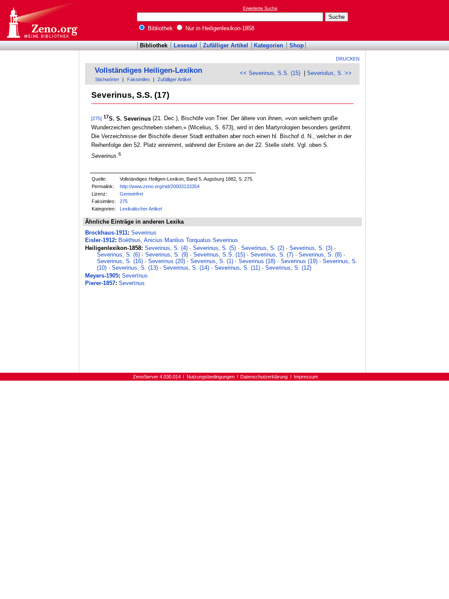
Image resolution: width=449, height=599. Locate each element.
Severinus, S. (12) (288, 267)
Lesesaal (185, 45)
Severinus (144, 232)
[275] (96, 118)
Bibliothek (159, 28)
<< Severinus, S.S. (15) (270, 73)
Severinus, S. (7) (271, 254)
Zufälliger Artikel (225, 45)
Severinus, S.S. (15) (219, 254)
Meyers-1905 (101, 275)
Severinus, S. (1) (211, 261)
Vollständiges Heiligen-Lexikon (148, 70)
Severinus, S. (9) (166, 254)
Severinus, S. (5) (214, 248)
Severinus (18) (257, 261)
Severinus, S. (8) (320, 254)
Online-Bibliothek (41, 20)
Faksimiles (138, 79)
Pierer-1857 (100, 283)
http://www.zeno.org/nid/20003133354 (160, 186)
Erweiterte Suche (260, 8)
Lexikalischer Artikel (141, 208)
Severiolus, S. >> (329, 73)
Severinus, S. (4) (166, 248)
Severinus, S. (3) (310, 248)
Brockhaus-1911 (106, 232)
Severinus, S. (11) (237, 267)
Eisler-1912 (100, 240)
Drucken (348, 58)
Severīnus (135, 275)
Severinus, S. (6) (118, 254)
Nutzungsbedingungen (211, 376)
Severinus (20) (166, 261)
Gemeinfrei (131, 193)
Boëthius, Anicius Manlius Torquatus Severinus (178, 240)
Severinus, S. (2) (262, 248)
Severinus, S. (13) (135, 267)
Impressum (306, 376)
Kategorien (268, 45)
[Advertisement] (408, 20)
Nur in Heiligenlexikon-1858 (219, 28)
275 (124, 201)
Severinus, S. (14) (186, 267)
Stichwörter (107, 79)
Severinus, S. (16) (120, 261)
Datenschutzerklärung (264, 376)
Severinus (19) (299, 261)
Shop (296, 45)
